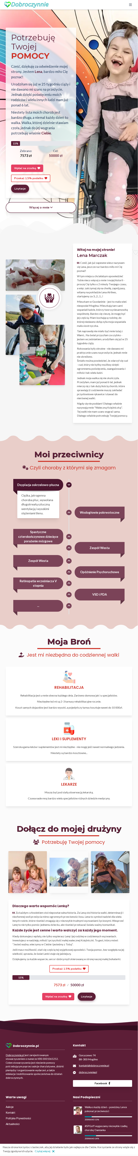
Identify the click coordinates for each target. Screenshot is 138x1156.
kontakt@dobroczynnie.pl (94, 1065)
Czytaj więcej (42, 1151)
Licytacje (20, 189)
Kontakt (10, 1112)
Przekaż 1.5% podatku (67, 969)
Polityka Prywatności (18, 1118)
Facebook (101, 1083)
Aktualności (12, 1124)
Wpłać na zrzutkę (25, 168)
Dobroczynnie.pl (15, 1055)
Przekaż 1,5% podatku (29, 178)
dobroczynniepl (88, 1072)
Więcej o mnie (39, 207)
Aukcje (10, 1107)
